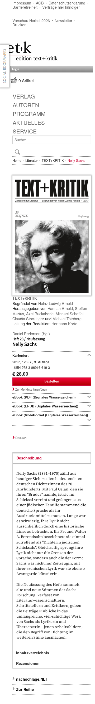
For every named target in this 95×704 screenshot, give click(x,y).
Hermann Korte (64, 323)
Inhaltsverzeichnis (32, 652)
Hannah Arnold (60, 308)
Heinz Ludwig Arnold (55, 303)
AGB (40, 3)
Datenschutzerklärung (67, 3)
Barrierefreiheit (24, 7)
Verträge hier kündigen (61, 7)
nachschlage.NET (32, 679)
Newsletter (63, 20)
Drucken (19, 24)
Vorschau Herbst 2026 (31, 20)
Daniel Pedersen (26, 333)
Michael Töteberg (67, 318)
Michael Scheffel (69, 313)
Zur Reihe (25, 689)
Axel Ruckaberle (40, 313)
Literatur (31, 160)
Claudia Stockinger (28, 318)
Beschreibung (29, 457)
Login (15, 69)
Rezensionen (28, 663)
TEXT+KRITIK (53, 160)
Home (16, 160)
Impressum (21, 3)
